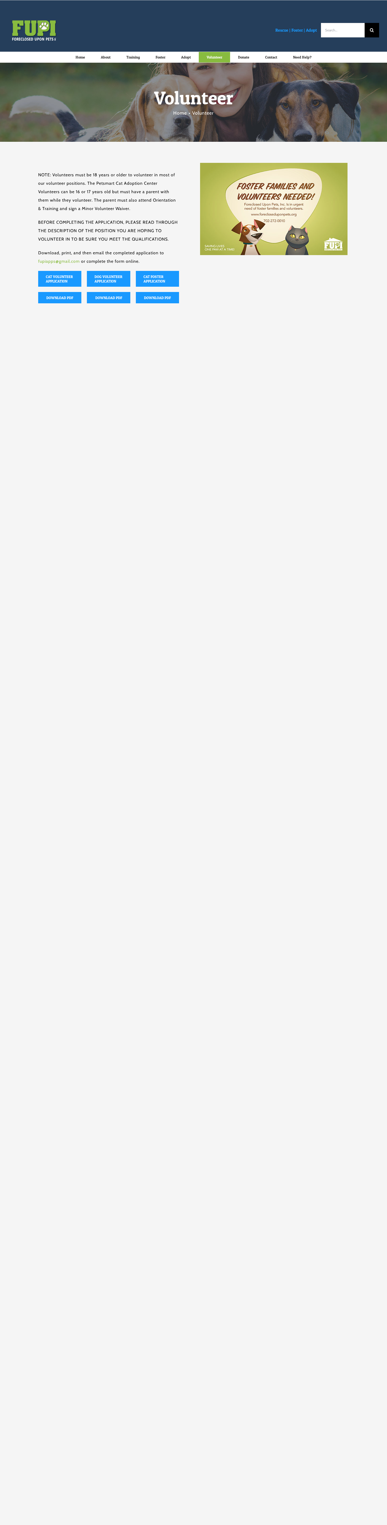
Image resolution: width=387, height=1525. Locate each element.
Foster (297, 30)
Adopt (311, 30)
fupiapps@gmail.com (59, 261)
